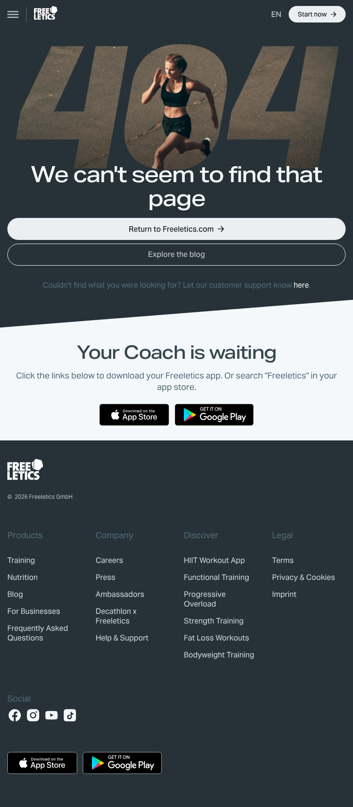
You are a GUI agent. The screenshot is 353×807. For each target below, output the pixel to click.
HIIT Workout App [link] (214, 560)
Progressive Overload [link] (205, 599)
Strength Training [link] (214, 621)
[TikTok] (70, 715)
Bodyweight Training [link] (219, 655)
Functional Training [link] (216, 577)
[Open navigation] (13, 14)
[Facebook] (14, 715)
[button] (276, 14)
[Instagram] (33, 715)
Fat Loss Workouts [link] (216, 638)
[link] (46, 13)
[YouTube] (51, 715)
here (301, 285)
